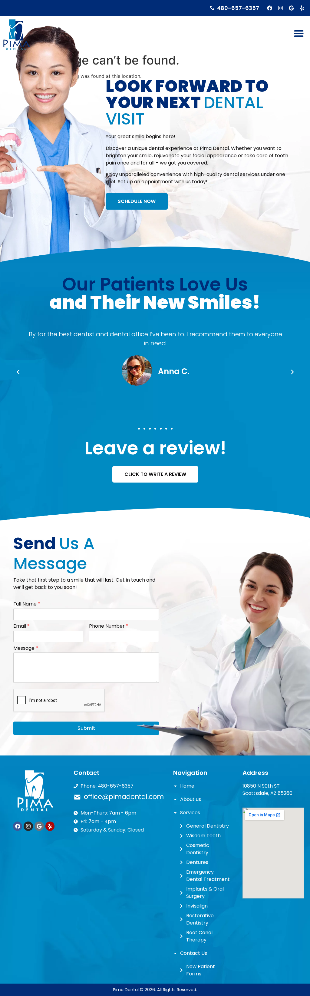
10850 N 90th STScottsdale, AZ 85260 (267, 789)
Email (21, 626)
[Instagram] (280, 8)
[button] (298, 33)
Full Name (26, 604)
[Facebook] (270, 8)
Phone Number (108, 626)
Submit (86, 728)
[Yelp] (302, 8)
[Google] (291, 8)
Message (25, 648)
